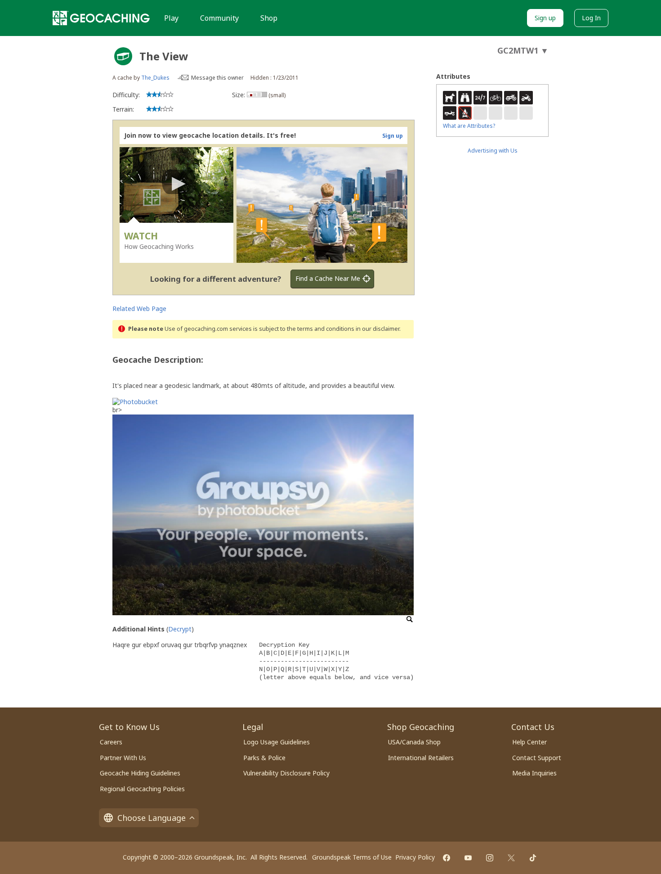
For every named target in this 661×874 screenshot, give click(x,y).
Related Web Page (139, 308)
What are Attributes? (469, 126)
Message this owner (217, 77)
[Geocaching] (101, 18)
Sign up (545, 18)
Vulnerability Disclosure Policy (286, 773)
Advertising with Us (493, 150)
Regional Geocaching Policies (142, 788)
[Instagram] (489, 857)
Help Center (529, 742)
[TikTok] (532, 857)
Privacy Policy (415, 857)
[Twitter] (511, 857)
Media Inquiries (534, 773)
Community (219, 18)
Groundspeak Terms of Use (352, 857)
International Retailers (421, 757)
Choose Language (151, 817)
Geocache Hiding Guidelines (140, 773)
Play (171, 18)
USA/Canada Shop (414, 742)
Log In (591, 18)
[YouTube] (468, 857)
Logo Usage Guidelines (276, 742)
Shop (268, 18)
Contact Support (536, 757)
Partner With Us (123, 757)
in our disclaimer (377, 329)
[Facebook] (446, 857)
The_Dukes (155, 77)
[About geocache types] (123, 56)
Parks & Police (264, 757)
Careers (111, 742)
